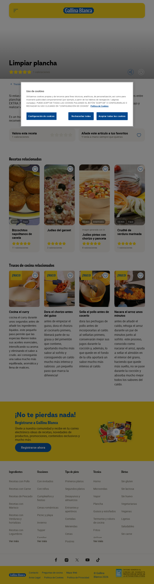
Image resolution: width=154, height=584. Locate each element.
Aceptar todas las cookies (112, 116)
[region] (77, 104)
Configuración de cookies (41, 116)
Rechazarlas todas (81, 116)
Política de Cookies (100, 106)
